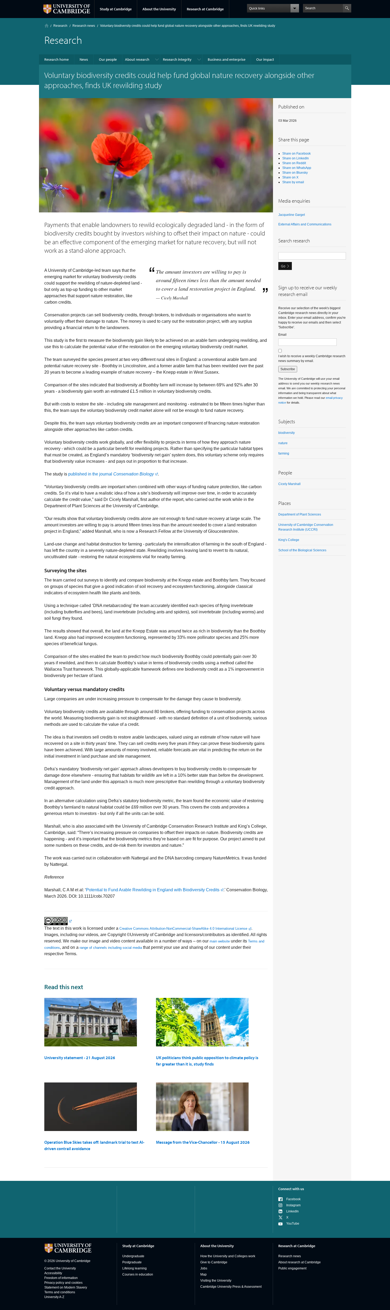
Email (282, 335)
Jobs (203, 1268)
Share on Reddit (294, 163)
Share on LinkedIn (295, 158)
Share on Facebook (296, 153)
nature (283, 443)
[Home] (46, 25)
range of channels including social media (111, 948)
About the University (159, 9)
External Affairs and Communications (304, 224)
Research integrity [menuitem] (177, 59)
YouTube (292, 1223)
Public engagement (292, 1268)
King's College (288, 540)
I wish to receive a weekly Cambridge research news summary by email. (311, 358)
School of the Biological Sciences (302, 550)
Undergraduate (133, 1256)
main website (220, 941)
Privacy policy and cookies (63, 1283)
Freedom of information (61, 1278)
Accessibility (53, 1273)
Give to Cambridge (213, 1262)
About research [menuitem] (137, 59)
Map (203, 1274)
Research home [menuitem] (56, 59)
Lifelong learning (134, 1268)
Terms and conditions (59, 1292)
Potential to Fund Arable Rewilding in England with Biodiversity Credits (152, 890)
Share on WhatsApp (296, 168)
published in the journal (111, 474)
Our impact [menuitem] (265, 59)
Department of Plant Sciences (299, 514)
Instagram (293, 1205)
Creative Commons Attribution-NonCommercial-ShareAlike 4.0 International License (183, 929)
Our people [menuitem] (108, 59)
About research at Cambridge (299, 1262)
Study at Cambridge (116, 9)
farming (283, 453)
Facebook (293, 1199)
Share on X (290, 177)
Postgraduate (132, 1262)
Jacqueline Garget (291, 215)
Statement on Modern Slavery (65, 1287)
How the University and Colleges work (227, 1256)
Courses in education (137, 1274)
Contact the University (60, 1268)
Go (283, 266)
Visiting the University (215, 1280)
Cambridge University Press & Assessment (231, 1287)
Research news (289, 1256)
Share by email (293, 182)
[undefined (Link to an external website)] (58, 921)
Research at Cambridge (205, 9)
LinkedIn (292, 1211)
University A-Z (54, 1297)
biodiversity (286, 433)
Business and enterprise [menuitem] (226, 59)
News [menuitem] (84, 59)
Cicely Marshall (289, 484)
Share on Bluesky (295, 172)
